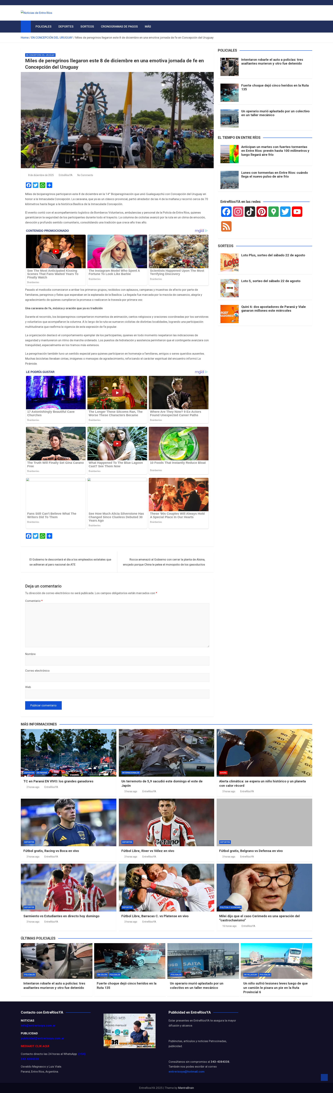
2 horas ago (33, 787)
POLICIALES (44, 26)
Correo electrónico (37, 670)
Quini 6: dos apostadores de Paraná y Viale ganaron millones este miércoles (273, 309)
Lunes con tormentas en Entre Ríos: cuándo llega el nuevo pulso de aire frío (274, 175)
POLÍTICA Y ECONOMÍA (230, 907)
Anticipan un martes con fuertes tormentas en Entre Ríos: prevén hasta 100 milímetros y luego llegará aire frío (275, 151)
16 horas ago (229, 926)
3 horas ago (130, 791)
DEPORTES (66, 26)
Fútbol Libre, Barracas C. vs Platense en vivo (155, 916)
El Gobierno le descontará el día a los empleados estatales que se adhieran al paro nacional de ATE (70, 562)
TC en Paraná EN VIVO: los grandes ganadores (58, 781)
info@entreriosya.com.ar (38, 1025)
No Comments (85, 175)
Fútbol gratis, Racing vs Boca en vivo (51, 851)
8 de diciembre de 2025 (41, 175)
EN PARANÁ (42, 773)
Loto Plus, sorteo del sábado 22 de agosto (273, 255)
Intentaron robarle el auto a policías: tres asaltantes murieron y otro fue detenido (272, 62)
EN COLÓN (102, 975)
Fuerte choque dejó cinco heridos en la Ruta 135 (275, 87)
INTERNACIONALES (130, 773)
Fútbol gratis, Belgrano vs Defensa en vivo (251, 851)
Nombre (30, 654)
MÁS (148, 26)
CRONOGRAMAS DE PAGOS (119, 26)
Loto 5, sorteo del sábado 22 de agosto (270, 281)
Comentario (34, 601)
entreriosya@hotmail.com (186, 1071)
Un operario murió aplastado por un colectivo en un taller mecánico (275, 113)
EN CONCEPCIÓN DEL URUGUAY (40, 55)
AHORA (223, 773)
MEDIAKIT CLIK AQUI (35, 1046)
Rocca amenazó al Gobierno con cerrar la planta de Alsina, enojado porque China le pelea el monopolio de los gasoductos (164, 562)
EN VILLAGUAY (250, 975)
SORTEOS (87, 26)
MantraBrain (186, 1088)
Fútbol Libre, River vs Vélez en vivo (147, 851)
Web (28, 687)
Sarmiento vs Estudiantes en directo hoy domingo (61, 916)
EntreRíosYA (65, 175)
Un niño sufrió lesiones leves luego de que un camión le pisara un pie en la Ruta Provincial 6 (275, 987)
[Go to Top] (324, 1077)
